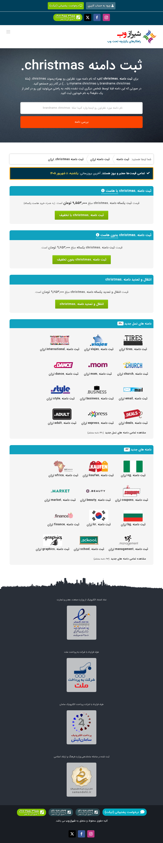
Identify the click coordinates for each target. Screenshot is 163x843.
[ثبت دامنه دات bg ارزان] (133, 512)
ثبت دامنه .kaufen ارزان (98, 475)
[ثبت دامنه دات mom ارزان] (97, 361)
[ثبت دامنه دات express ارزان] (97, 410)
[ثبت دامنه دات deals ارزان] (133, 410)
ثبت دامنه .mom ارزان (98, 374)
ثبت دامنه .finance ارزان (63, 524)
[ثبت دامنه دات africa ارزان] (63, 463)
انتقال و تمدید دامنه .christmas (82, 304)
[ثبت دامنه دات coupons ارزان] (131, 487)
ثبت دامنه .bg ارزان (133, 524)
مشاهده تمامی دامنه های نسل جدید (117, 433)
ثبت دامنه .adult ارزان (62, 423)
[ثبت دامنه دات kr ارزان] (98, 512)
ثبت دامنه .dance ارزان (64, 374)
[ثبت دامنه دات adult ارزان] (62, 410)
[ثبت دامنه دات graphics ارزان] (52, 536)
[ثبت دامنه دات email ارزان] (133, 386)
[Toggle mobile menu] (8, 32)
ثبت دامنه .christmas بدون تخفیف (81, 259)
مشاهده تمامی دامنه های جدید (120, 559)
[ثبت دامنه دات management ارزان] (128, 536)
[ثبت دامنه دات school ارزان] (88, 536)
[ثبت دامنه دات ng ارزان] (133, 463)
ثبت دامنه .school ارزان (89, 549)
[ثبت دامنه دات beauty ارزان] (95, 487)
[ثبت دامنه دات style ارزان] (60, 386)
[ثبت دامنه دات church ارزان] (132, 361)
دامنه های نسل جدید (137, 323)
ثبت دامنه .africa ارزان (63, 475)
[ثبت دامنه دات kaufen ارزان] (98, 463)
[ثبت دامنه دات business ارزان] (96, 386)
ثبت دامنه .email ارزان (133, 398)
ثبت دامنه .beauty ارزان (95, 500)
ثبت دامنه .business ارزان (97, 398)
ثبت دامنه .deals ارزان (133, 423)
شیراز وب (71, 821)
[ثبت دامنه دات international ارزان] (59, 337)
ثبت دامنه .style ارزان (60, 398)
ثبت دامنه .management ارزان (128, 549)
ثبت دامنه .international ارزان (59, 349)
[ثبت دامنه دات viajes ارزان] (98, 337)
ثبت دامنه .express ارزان (97, 423)
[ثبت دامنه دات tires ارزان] (133, 337)
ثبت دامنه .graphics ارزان (52, 549)
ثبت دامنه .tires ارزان (133, 349)
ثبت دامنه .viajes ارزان (99, 349)
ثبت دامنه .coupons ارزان (131, 500)
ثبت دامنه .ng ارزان (133, 475)
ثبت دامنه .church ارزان (132, 374)
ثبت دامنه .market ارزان (60, 500)
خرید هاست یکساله (35, 203)
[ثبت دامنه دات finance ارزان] (63, 512)
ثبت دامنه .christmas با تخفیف (81, 215)
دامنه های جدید (141, 449)
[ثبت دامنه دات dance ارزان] (63, 361)
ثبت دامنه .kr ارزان (99, 524)
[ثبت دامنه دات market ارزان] (60, 487)
